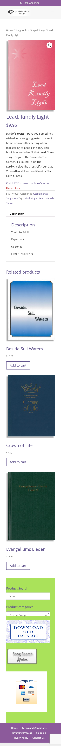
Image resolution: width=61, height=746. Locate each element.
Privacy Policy (20, 737)
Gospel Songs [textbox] (27, 615)
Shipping (41, 732)
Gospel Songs (37, 30)
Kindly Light (31, 198)
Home (9, 30)
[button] (49, 45)
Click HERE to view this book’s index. (28, 183)
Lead (41, 198)
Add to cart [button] (18, 365)
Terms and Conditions (34, 728)
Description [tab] (17, 213)
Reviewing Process (22, 732)
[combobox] (28, 613)
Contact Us (38, 737)
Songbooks (21, 30)
